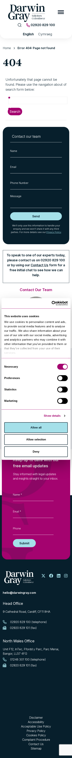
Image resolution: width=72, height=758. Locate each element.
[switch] (62, 378)
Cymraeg (45, 34)
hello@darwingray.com (19, 593)
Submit (24, 543)
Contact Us (39, 265)
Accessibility (36, 722)
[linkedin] (58, 576)
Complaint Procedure (36, 739)
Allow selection (36, 439)
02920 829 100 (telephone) (28, 622)
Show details (52, 415)
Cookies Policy (36, 735)
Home (7, 48)
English (28, 34)
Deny (36, 451)
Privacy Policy (53, 232)
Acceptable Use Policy (36, 726)
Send (36, 216)
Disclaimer (36, 717)
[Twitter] (43, 576)
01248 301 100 (20, 659)
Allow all (36, 427)
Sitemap (36, 748)
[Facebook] (51, 576)
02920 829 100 (42, 25)
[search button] (20, 25)
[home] (19, 577)
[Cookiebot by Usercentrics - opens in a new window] (52, 303)
